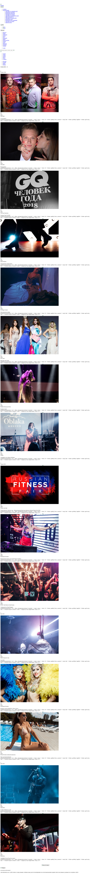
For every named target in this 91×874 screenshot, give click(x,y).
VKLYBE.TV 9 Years (9, 21)
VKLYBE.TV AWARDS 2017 (11, 11)
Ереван (4, 45)
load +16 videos (46, 865)
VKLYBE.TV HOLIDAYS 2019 (12, 15)
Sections (2, 5)
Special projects (6, 10)
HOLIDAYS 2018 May (10, 12)
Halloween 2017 (8, 22)
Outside (4, 62)
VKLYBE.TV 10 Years (10, 14)
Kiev (4, 37)
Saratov (4, 41)
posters (4, 55)
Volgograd (5, 34)
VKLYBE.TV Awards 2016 (11, 18)
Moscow (2, 30)
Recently (4, 61)
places (4, 57)
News (4, 58)
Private (4, 64)
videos (4, 54)
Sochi (4, 42)
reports (4, 53)
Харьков (4, 44)
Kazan (4, 35)
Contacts (4, 9)
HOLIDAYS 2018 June (10, 13)
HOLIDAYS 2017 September (11, 20)
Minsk (4, 39)
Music (4, 63)
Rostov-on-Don (6, 40)
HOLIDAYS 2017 (9, 19)
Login (4, 48)
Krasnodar (5, 38)
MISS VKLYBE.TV (9, 16)
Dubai (4, 33)
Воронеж (5, 43)
